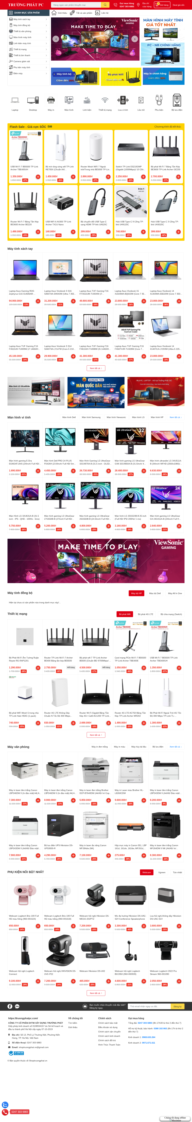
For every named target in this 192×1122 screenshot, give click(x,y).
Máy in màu (119, 746)
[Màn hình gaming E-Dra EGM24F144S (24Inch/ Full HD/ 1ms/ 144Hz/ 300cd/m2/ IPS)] (25, 440)
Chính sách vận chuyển (109, 1031)
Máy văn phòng (18, 747)
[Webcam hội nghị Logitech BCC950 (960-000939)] (130, 950)
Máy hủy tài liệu (138, 746)
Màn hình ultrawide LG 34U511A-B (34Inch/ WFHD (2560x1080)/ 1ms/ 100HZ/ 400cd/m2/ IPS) (166, 463)
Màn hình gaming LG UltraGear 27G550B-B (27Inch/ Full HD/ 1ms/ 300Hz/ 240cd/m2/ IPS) (59, 519)
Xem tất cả (95, 368)
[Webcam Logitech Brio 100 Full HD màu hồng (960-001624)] (25, 895)
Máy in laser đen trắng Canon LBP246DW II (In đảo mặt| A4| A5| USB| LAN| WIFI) (60, 793)
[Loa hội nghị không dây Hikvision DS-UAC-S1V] (166, 895)
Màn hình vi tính (19, 417)
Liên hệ (104, 13)
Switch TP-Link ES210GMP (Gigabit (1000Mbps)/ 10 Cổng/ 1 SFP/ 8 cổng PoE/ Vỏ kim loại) (131, 169)
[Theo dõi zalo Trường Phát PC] (17, 1006)
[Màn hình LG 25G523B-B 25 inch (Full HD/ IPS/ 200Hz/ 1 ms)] (130, 495)
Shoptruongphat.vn (38, 1060)
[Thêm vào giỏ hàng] (38, 177)
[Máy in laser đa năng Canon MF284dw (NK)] (95, 824)
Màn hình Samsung (91, 417)
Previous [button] (55, 39)
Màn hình (69, 110)
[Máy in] (51, 100)
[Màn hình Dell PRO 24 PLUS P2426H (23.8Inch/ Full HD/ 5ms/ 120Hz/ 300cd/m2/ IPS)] (60, 440)
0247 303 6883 (127, 6)
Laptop (15, 110)
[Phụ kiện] (159, 100)
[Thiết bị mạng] (105, 100)
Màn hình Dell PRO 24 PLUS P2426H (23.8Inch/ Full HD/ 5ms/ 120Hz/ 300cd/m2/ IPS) (60, 463)
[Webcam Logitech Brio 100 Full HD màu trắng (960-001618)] (60, 895)
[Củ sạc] (162, 29)
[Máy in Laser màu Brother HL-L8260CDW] (130, 769)
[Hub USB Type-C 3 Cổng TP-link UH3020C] (166, 201)
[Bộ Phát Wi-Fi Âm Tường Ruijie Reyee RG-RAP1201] (25, 637)
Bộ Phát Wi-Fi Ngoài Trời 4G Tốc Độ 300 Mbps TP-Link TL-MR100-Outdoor (165, 716)
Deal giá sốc (178, 5)
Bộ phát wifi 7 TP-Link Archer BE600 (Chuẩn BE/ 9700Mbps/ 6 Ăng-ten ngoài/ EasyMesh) (95, 660)
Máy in (51, 110)
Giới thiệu (62, 13)
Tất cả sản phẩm (84, 13)
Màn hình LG (138, 417)
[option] (95, 39)
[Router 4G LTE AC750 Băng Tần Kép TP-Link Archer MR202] (130, 692)
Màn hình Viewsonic (116, 417)
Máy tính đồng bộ (20, 593)
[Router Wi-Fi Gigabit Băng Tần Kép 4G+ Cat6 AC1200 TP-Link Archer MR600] (95, 692)
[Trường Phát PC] (26, 4)
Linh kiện (87, 110)
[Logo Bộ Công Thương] (16, 1053)
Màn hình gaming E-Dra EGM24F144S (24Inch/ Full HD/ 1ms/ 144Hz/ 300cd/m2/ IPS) (24, 463)
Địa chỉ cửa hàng (147, 5)
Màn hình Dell (69, 417)
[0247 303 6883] (5, 1112)
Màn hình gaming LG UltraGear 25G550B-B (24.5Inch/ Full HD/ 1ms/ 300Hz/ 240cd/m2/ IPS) (95, 519)
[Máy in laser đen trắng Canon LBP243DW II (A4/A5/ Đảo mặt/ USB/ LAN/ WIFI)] (166, 769)
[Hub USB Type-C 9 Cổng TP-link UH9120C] (131, 201)
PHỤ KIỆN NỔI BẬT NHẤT (26, 872)
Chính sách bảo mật (107, 1023)
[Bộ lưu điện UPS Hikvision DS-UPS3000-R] (60, 824)
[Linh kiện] (87, 100)
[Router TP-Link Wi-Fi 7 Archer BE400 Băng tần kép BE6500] (60, 637)
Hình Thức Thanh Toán (109, 1044)
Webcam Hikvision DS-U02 (92, 971)
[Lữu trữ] (141, 100)
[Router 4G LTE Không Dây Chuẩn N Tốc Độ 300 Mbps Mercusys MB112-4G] (60, 692)
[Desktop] (33, 100)
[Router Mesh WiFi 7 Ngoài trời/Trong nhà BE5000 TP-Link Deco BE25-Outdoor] (96, 146)
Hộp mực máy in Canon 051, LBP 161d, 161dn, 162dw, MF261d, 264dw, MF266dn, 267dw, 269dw (131, 848)
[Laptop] (15, 100)
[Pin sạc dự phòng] (163, 77)
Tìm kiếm (72, 1023)
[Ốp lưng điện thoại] (121, 77)
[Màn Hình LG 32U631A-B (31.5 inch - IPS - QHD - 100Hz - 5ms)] (25, 495)
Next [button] (134, 39)
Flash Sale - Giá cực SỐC (28, 126)
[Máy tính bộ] (75, 77)
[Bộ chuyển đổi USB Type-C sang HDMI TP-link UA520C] (96, 201)
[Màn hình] (69, 100)
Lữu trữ (141, 110)
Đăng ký (178, 1006)
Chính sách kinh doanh (109, 1036)
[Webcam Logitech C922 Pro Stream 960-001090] (166, 950)
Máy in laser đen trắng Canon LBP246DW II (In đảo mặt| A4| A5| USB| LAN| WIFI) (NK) (25, 793)
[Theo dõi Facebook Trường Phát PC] (10, 1006)
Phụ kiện (159, 110)
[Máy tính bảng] (162, 54)
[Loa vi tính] (123, 100)
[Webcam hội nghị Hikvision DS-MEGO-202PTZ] (95, 895)
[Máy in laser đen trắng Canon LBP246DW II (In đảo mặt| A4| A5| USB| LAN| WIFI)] (60, 769)
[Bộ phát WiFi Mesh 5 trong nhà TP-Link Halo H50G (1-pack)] (25, 692)
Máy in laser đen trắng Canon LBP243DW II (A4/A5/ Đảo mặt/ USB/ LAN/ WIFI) (165, 793)
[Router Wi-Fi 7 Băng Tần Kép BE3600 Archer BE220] (25, 201)
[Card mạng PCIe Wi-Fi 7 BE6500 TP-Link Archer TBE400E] (130, 637)
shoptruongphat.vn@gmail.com (34, 1047)
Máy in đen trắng (100, 746)
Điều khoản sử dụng (107, 1027)
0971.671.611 (148, 1042)
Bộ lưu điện (177, 110)
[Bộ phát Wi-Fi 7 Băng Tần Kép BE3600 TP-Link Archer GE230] (166, 146)
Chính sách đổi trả (107, 1040)
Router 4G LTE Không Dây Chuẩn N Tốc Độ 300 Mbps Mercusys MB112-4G (57, 716)
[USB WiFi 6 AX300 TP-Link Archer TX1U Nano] (60, 201)
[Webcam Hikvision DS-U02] (95, 950)
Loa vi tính (123, 110)
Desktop (33, 110)
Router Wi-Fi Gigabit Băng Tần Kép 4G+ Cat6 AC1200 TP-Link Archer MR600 (94, 716)
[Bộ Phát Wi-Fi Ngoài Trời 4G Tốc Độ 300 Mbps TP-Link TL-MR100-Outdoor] (166, 692)
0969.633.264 (148, 1037)
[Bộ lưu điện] (177, 100)
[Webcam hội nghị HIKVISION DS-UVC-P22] (60, 950)
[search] (105, 5)
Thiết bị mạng (105, 110)
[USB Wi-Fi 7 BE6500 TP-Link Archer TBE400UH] (25, 146)
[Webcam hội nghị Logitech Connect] (25, 950)
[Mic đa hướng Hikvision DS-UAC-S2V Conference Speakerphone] (130, 895)
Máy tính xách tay (20, 248)
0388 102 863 (160, 1028)
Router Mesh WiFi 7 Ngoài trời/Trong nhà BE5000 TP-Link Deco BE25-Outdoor (95, 169)
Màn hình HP (157, 417)
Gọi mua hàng (127, 3)
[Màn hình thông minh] (36, 391)
